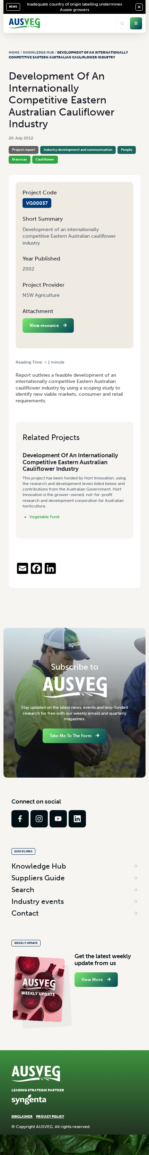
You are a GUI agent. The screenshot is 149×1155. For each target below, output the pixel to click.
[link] (20, 818)
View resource (44, 325)
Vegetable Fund (44, 516)
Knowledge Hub (38, 52)
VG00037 (37, 203)
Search (22, 889)
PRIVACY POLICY (50, 1116)
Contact (25, 913)
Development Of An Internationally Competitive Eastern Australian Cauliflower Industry (70, 462)
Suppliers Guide (38, 877)
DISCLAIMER (22, 1116)
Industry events (37, 901)
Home (14, 52)
